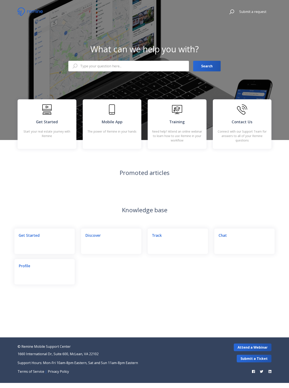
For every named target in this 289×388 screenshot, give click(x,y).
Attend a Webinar (253, 347)
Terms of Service (31, 371)
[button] (230, 12)
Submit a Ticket (254, 358)
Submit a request (252, 11)
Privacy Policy (58, 371)
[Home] (30, 11)
